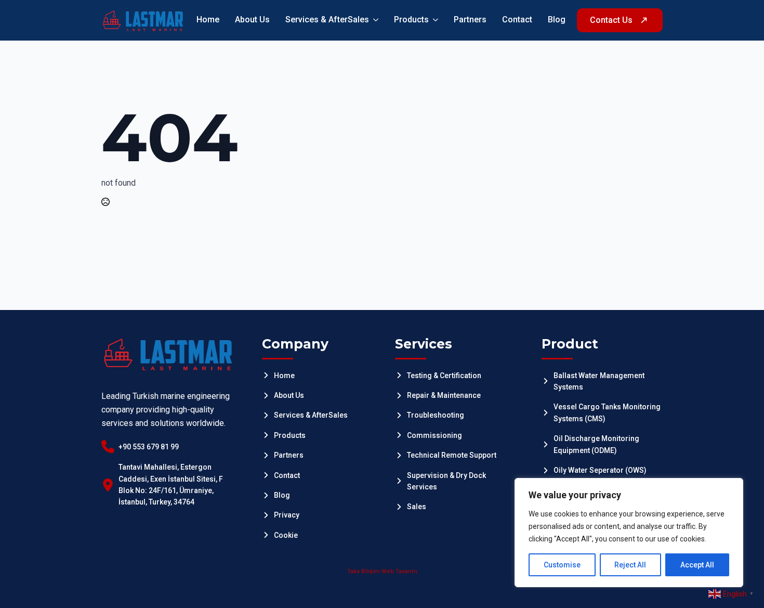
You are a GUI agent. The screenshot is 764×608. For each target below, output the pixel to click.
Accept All (697, 565)
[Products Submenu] (433, 20)
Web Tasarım (399, 571)
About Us (252, 20)
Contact (517, 20)
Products (411, 20)
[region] (629, 532)
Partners (470, 20)
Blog (556, 20)
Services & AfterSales (327, 20)
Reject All (630, 565)
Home (207, 20)
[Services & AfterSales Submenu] (373, 20)
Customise (562, 565)
